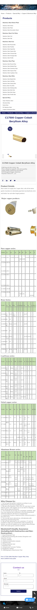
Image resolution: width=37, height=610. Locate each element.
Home (2, 13)
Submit (18, 591)
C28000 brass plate (10, 558)
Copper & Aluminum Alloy (29, 13)
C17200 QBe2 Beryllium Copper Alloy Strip (16, 556)
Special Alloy (16, 13)
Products (8, 13)
